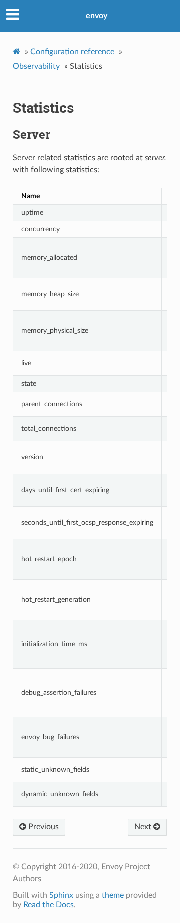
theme (113, 895)
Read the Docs (49, 905)
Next (144, 827)
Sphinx (62, 895)
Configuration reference (72, 52)
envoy (97, 16)
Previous (42, 827)
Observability (36, 66)
